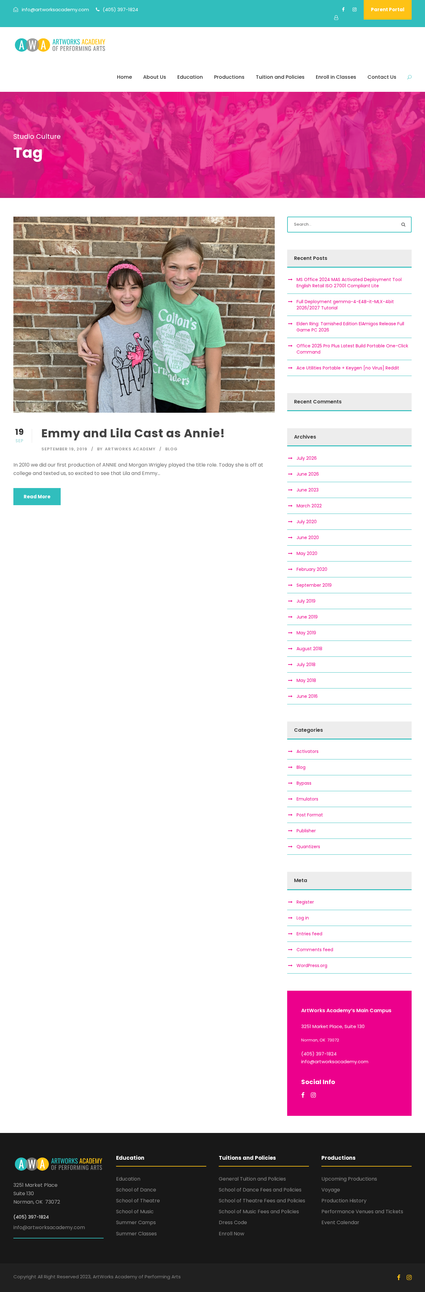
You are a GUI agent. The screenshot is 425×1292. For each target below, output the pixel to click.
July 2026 (307, 458)
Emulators (307, 799)
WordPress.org (312, 965)
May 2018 (306, 680)
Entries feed (309, 934)
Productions (229, 77)
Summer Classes (136, 1233)
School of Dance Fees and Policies (260, 1189)
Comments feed (315, 950)
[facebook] (343, 9)
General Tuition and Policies (252, 1178)
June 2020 (308, 537)
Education (190, 77)
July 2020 (307, 522)
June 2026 (308, 474)
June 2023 (308, 490)
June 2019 (307, 617)
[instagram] (355, 9)
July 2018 (306, 664)
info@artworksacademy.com (49, 1227)
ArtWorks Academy (130, 449)
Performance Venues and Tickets (362, 1211)
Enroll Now (231, 1233)
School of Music (135, 1211)
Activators (308, 751)
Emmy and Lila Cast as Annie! (133, 433)
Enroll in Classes (336, 77)
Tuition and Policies (280, 77)
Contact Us (381, 77)
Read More (37, 496)
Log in (303, 918)
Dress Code (233, 1222)
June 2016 (307, 696)
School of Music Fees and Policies (259, 1211)
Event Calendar (340, 1222)
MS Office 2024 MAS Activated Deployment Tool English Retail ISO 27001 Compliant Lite (349, 282)
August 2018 (309, 649)
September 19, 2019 (64, 449)
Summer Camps (136, 1222)
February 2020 (312, 569)
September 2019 (314, 585)
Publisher (306, 831)
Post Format (310, 815)
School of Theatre (138, 1200)
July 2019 (306, 601)
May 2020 (307, 553)
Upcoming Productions (349, 1178)
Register (305, 902)
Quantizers (308, 846)
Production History (344, 1200)
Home (124, 77)
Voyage (330, 1189)
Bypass (304, 783)
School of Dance (136, 1189)
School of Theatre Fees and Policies (262, 1200)
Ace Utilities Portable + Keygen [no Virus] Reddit (348, 368)
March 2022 (309, 506)
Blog (171, 449)
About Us (154, 77)
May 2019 (306, 633)
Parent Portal (387, 9)
